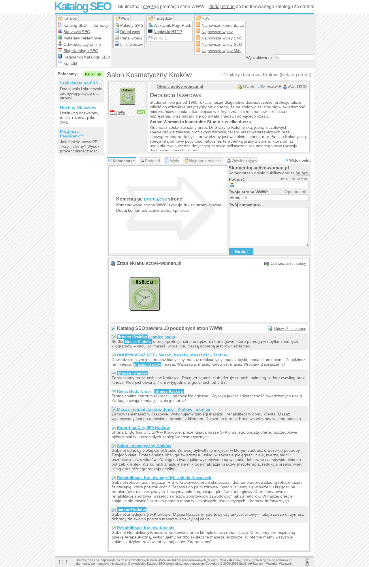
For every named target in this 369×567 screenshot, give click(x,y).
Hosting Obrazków (78, 107)
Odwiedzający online (82, 44)
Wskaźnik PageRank (172, 25)
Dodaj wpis (130, 31)
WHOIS (160, 38)
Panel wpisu (131, 38)
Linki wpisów (131, 44)
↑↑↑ (63, 561)
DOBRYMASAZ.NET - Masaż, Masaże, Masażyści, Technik (173, 355)
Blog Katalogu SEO (80, 50)
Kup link (93, 74)
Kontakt (70, 63)
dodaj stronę (222, 6)
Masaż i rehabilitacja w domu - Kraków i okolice (163, 409)
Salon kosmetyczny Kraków (144, 445)
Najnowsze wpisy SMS (222, 38)
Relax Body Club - (150, 391)
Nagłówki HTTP (168, 31)
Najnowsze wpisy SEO (222, 44)
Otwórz (180, 86)
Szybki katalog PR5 (79, 83)
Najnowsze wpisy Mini (221, 50)
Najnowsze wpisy (217, 31)
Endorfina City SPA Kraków (143, 427)
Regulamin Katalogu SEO (86, 57)
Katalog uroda (295, 74)
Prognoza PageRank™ (72, 133)
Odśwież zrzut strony (288, 263)
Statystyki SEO (76, 31)
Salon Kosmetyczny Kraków (149, 75)
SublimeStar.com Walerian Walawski (265, 563)
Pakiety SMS (131, 25)
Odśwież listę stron (290, 328)
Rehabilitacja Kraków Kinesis (145, 528)
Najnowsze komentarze (223, 25)
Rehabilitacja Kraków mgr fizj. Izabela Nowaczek (164, 477)
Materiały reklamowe (82, 38)
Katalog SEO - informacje (86, 25)
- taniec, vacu (146, 336)
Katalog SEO (82, 6)
